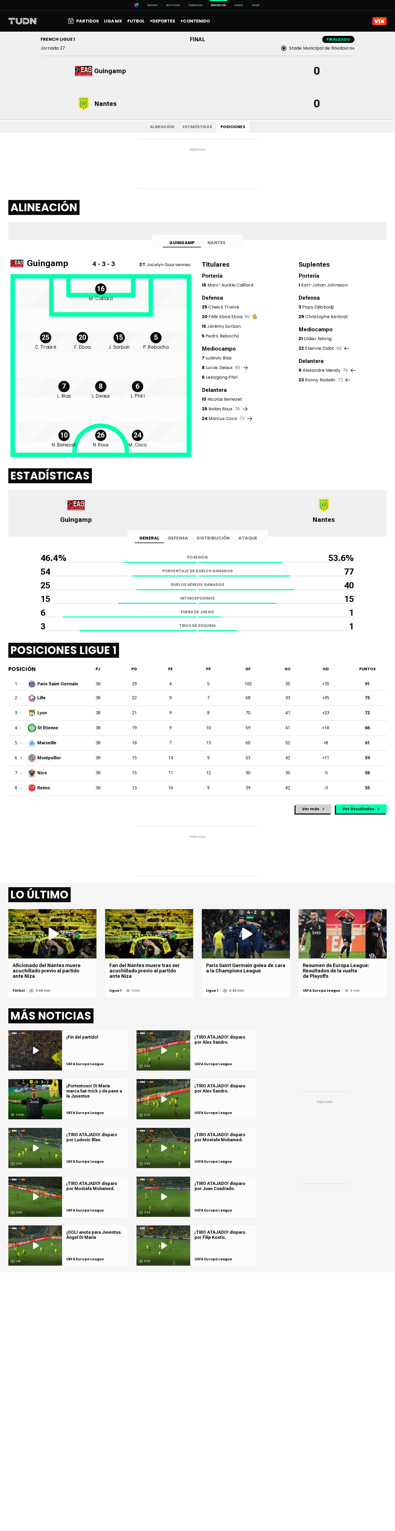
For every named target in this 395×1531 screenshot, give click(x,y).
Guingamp (182, 243)
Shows (152, 5)
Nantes (216, 243)
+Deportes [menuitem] (162, 21)
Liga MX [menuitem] (113, 21)
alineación (162, 126)
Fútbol (19, 991)
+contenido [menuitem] (195, 21)
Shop (256, 5)
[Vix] (379, 21)
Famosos (195, 5)
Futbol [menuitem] (136, 21)
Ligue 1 (115, 991)
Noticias (173, 5)
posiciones (233, 126)
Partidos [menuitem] (87, 21)
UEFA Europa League (321, 991)
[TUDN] (23, 21)
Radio (239, 5)
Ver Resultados (358, 809)
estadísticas (197, 126)
